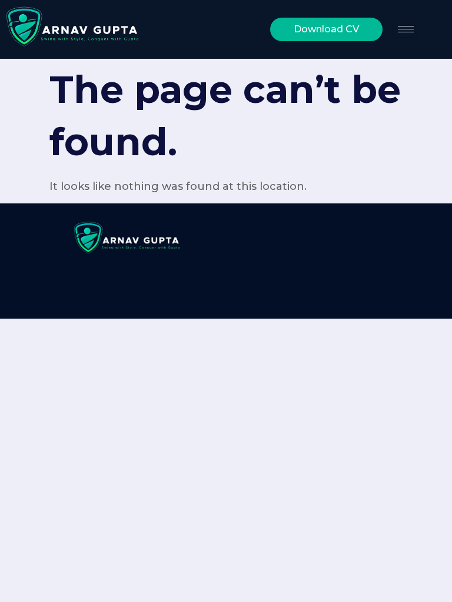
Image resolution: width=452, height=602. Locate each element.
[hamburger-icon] (406, 29)
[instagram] (218, 26)
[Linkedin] (165, 26)
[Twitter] (244, 26)
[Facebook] (191, 26)
